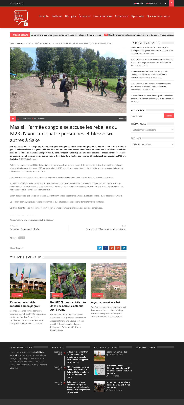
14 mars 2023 (25, 118)
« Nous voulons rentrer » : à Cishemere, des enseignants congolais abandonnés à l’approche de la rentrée (52, 34)
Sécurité (44, 16)
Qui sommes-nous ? (158, 16)
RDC (102, 35)
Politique (57, 16)
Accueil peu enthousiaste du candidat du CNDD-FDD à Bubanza (118, 385)
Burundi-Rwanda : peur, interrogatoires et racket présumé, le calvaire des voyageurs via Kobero (151, 97)
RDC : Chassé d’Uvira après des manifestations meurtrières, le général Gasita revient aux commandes (151, 86)
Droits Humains (102, 16)
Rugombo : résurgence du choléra (25, 229)
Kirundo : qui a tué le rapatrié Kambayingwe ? (25, 304)
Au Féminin (121, 16)
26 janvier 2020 (115, 390)
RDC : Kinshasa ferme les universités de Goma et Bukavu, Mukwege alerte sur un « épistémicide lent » (152, 62)
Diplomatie (137, 16)
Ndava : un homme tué (117, 352)
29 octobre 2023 (116, 354)
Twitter (166, 3)
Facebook (161, 3)
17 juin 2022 (114, 376)
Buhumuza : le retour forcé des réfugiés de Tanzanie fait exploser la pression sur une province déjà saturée (149, 74)
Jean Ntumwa (39, 118)
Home (12, 43)
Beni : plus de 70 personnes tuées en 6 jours (106, 229)
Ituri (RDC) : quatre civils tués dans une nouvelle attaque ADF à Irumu (68, 306)
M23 (22, 238)
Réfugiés (70, 16)
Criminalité (21, 43)
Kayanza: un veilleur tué (105, 302)
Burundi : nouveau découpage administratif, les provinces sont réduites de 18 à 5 (119, 369)
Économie (84, 16)
